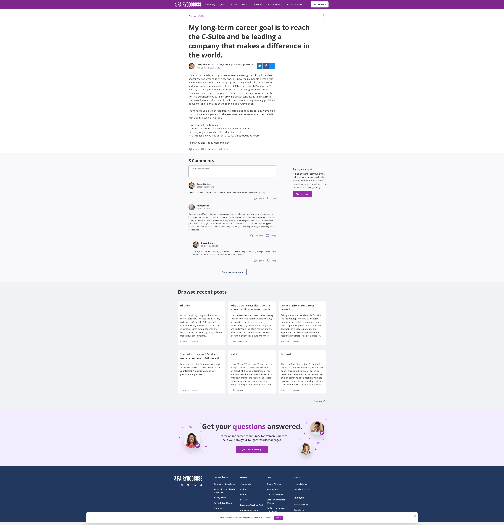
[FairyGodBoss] (188, 479)
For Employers (275, 4)
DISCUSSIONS (197, 15)
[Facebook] (175, 485)
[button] (324, 16)
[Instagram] (181, 485)
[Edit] (323, 16)
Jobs (223, 4)
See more (319, 401)
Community (209, 4)
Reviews (258, 4)
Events (245, 4)
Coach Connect (294, 4)
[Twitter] (188, 485)
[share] (221, 149)
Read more (266, 517)
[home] (187, 4)
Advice (233, 4)
